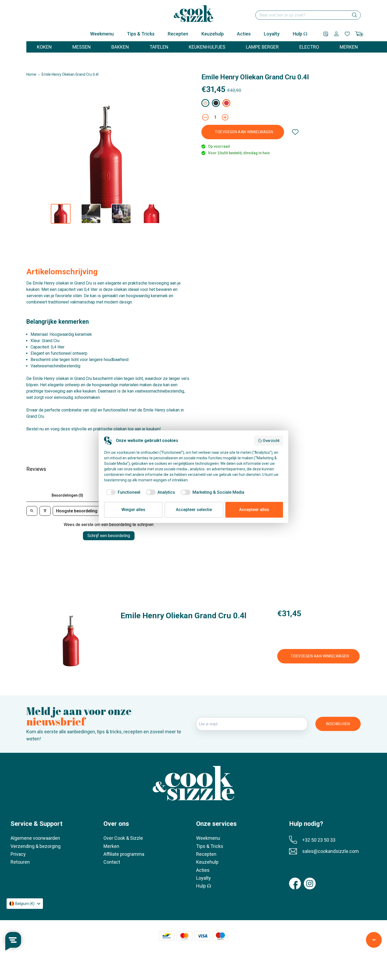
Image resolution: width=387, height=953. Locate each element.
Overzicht (271, 441)
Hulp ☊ (300, 34)
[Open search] (31, 511)
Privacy (18, 854)
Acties (244, 34)
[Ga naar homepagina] (193, 13)
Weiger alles (133, 509)
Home (31, 74)
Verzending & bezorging (36, 846)
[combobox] (308, 15)
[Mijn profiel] (336, 34)
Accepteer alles (254, 509)
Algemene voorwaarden (35, 838)
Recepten (178, 34)
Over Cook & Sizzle (123, 838)
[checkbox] (122, 492)
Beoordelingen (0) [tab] (67, 495)
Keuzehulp (212, 34)
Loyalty (272, 34)
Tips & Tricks (141, 34)
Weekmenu (102, 34)
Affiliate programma (123, 854)
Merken (111, 846)
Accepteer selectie (194, 509)
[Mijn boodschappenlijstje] (325, 34)
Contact (111, 862)
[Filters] (45, 511)
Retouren (20, 862)
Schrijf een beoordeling (108, 535)
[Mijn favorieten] (347, 34)
